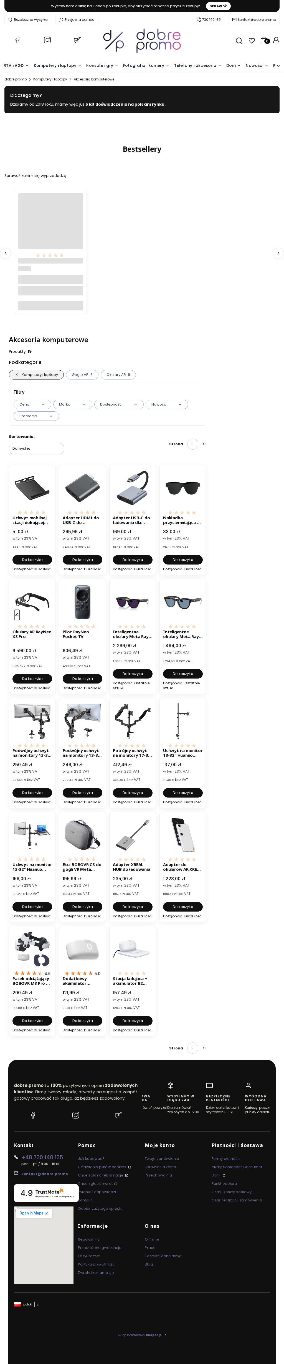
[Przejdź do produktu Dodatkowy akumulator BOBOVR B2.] (82, 949)
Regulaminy (89, 1239)
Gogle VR (82, 374)
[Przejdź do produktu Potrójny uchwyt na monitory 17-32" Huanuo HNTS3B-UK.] (133, 721)
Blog (149, 1264)
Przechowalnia (158, 1175)
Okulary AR (118, 374)
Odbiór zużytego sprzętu (100, 1208)
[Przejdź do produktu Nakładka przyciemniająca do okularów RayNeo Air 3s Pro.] (183, 488)
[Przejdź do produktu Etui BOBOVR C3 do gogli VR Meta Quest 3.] (82, 835)
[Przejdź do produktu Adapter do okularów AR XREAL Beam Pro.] (183, 835)
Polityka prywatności (96, 1264)
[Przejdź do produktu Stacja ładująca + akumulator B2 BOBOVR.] (133, 949)
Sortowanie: (22, 436)
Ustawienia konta (160, 1167)
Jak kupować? (91, 1158)
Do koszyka (50, 305)
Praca (150, 1247)
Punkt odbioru (224, 1183)
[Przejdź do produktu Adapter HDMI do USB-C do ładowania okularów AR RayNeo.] (82, 488)
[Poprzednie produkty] (5, 253)
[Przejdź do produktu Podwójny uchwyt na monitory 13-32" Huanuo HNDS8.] (32, 721)
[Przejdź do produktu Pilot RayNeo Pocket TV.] (82, 602)
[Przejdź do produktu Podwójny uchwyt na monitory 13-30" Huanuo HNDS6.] (82, 721)
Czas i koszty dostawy (232, 1192)
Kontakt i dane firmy (163, 1256)
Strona (176, 444)
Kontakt (85, 1200)
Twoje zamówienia (162, 1158)
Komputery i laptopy (50, 79)
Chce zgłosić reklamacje (101, 1175)
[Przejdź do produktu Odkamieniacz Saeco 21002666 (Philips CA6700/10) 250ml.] (50, 225)
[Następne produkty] (278, 253)
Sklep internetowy (140, 1335)
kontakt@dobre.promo (257, 19)
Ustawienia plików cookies (102, 1167)
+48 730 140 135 (42, 1157)
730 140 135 (211, 19)
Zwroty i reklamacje (96, 1272)
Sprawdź (218, 6)
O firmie (152, 1239)
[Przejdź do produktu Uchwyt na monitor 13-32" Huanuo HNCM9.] (183, 721)
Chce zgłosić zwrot (95, 1183)
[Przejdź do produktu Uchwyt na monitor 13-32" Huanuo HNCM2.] (32, 835)
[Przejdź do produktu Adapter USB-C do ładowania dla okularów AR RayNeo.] (133, 488)
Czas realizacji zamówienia (237, 1200)
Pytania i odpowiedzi (97, 1192)
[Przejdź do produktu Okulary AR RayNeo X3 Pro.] (32, 602)
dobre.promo (15, 79)
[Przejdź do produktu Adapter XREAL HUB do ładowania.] (133, 835)
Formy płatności (226, 1158)
